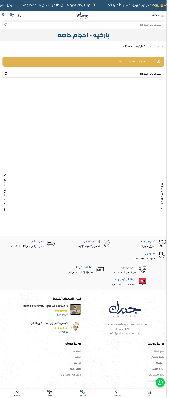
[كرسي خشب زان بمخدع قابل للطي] (75, 328)
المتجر (78, 357)
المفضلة (160, 363)
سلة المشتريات (156, 375)
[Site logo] (83, 16)
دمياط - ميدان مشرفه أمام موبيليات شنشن (123, 325)
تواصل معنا (75, 369)
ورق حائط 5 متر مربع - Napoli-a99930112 (45, 306)
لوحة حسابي (157, 357)
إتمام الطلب (158, 369)
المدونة (77, 351)
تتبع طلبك (158, 351)
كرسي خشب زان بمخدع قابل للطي (49, 323)
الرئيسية (160, 46)
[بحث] (5, 24)
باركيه (149, 46)
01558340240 (123, 329)
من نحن (77, 363)
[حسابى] (19, 15)
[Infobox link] (83, 282)
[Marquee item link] (61, 5)
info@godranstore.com (123, 333)
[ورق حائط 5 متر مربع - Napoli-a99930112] (75, 310)
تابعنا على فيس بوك (70, 375)
